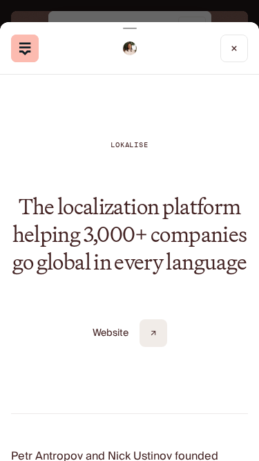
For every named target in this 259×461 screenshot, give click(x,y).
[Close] (234, 48)
